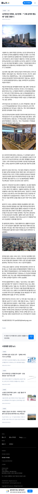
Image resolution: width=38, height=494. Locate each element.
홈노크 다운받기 (27, 2)
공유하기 (31, 337)
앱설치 (30, 491)
